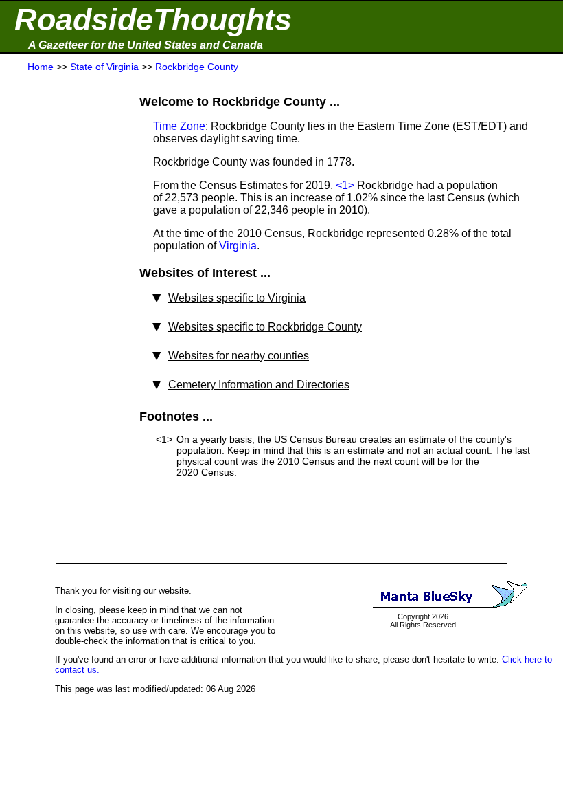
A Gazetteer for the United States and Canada (145, 45)
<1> (345, 185)
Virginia (238, 246)
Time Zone (179, 126)
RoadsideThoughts (153, 19)
